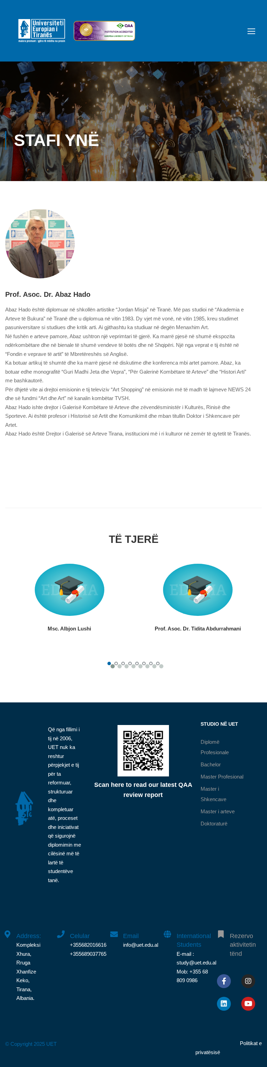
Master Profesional (222, 777)
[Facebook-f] (224, 981)
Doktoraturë (214, 823)
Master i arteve (218, 811)
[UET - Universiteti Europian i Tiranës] (41, 34)
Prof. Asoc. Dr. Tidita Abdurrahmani (198, 629)
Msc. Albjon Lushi (69, 629)
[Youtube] (248, 1004)
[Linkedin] (224, 1004)
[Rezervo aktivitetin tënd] (221, 930)
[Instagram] (248, 981)
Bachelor (211, 764)
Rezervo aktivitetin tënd (243, 944)
